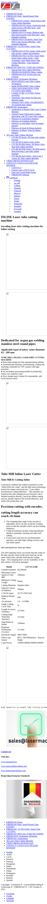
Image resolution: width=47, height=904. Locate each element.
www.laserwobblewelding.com (14, 766)
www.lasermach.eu (9, 762)
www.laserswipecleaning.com (13, 771)
